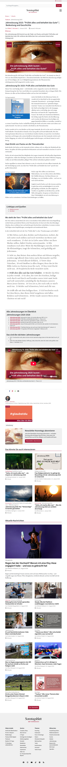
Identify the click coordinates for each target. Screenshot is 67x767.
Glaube (13, 16)
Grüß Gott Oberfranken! (11, 731)
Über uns (22, 752)
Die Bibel (12, 211)
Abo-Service (23, 733)
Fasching (37, 731)
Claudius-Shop (24, 731)
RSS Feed (51, 747)
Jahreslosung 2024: (15, 321)
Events (51, 737)
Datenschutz (23, 747)
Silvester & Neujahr (40, 739)
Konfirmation (38, 745)
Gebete (51, 739)
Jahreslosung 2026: (15, 317)
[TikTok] (35, 763)
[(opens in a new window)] (23, 763)
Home (7, 16)
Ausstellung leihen (54, 731)
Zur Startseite (33, 707)
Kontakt (22, 741)
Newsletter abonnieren (33, 441)
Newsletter (23, 745)
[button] (8, 31)
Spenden (51, 749)
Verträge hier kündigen (26, 737)
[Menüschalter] (60, 10)
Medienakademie (54, 733)
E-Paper (22, 735)
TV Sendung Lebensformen (9, 744)
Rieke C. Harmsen (13, 28)
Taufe (36, 743)
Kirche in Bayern (9, 733)
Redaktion (22, 743)
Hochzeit (37, 747)
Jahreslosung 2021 (15, 327)
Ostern (36, 737)
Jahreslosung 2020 (15, 329)
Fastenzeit (37, 733)
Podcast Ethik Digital (10, 737)
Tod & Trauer (38, 749)
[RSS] (43, 763)
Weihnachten (38, 741)
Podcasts (7, 739)
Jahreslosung (9, 425)
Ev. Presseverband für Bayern (25, 754)
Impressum (23, 749)
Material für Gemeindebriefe (53, 744)
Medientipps (8, 735)
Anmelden (59, 1)
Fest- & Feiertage (39, 735)
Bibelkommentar (14, 209)
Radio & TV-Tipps (9, 741)
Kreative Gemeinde (54, 735)
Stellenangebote (24, 739)
